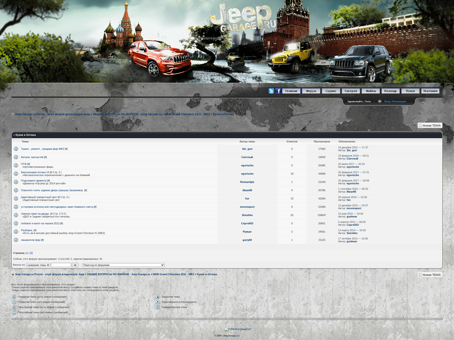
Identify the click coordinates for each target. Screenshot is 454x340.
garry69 (247, 239)
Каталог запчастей (32, 157)
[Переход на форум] (311, 93)
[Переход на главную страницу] (291, 93)
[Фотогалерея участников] (351, 93)
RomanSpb (247, 182)
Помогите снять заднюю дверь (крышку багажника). (52, 190)
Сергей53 (247, 223)
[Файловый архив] (371, 93)
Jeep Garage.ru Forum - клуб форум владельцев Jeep (52, 114)
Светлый (247, 157)
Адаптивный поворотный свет (39, 197)
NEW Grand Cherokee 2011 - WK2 (187, 114)
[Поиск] (410, 93)
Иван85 (247, 190)
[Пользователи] (430, 93)
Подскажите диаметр (33, 180)
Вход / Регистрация (395, 101)
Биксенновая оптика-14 (35, 172)
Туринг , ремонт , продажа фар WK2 (42, 148)
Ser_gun (247, 148)
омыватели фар (30, 239)
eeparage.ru (231, 336)
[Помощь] (390, 93)
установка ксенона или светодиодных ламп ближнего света (57, 206)
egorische (247, 165)
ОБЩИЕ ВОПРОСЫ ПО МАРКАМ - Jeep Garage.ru (127, 114)
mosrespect (247, 206)
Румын (247, 231)
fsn (247, 198)
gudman (352, 216)
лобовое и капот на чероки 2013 (40, 223)
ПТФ (23, 164)
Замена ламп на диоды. (35, 213)
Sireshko (247, 215)
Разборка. (27, 230)
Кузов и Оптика (223, 114)
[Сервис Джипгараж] (331, 93)
